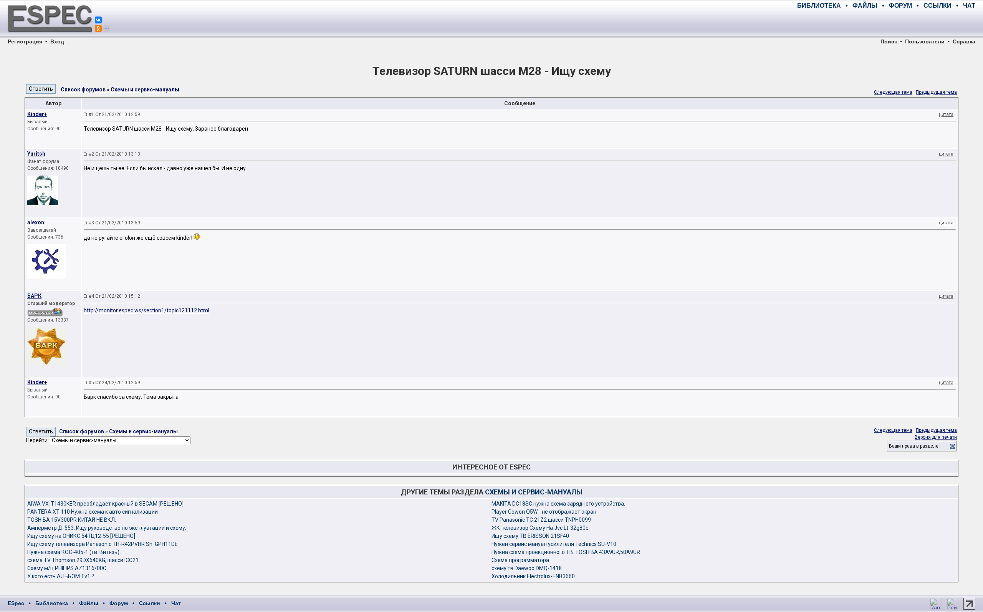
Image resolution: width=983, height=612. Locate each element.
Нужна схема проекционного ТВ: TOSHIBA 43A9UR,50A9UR (566, 552)
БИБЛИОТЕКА (819, 5)
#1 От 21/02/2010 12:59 (114, 114)
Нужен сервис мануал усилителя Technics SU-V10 (554, 544)
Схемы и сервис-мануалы (145, 89)
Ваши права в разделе (913, 446)
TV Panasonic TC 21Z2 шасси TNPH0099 (541, 520)
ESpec (16, 603)
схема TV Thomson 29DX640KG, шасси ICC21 (83, 560)
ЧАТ (969, 5)
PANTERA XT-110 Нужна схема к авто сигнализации (92, 512)
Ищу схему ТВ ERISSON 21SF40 (530, 536)
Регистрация (25, 41)
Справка (964, 41)
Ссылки (149, 603)
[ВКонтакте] (98, 20)
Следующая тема (893, 92)
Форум (118, 603)
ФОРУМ (900, 5)
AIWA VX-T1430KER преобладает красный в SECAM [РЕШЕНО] (105, 504)
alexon (35, 222)
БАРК (34, 296)
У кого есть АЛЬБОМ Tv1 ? (60, 576)
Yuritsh (36, 154)
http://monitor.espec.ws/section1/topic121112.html (146, 310)
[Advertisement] (885, 23)
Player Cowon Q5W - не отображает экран (544, 512)
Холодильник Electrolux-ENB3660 (533, 576)
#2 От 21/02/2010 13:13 (114, 154)
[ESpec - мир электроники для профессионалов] (50, 36)
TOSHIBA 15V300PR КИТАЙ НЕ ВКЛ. (71, 520)
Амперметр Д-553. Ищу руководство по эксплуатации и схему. (106, 528)
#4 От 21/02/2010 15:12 (114, 296)
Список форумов (83, 89)
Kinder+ (37, 114)
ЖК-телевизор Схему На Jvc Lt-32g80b (540, 528)
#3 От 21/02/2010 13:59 (114, 223)
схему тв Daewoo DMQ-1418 (527, 568)
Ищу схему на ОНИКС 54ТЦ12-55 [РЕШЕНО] (81, 536)
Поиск (888, 41)
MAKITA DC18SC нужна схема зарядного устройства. (558, 504)
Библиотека (51, 603)
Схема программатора (520, 560)
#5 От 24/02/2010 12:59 (114, 382)
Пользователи (925, 41)
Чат (176, 603)
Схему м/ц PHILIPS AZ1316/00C (66, 568)
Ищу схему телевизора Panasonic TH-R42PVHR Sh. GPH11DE (102, 544)
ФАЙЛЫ (864, 5)
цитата (946, 114)
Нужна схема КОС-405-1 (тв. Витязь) (73, 552)
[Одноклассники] (98, 28)
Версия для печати (936, 437)
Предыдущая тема (936, 92)
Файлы (88, 603)
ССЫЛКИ (937, 5)
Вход (57, 41)
